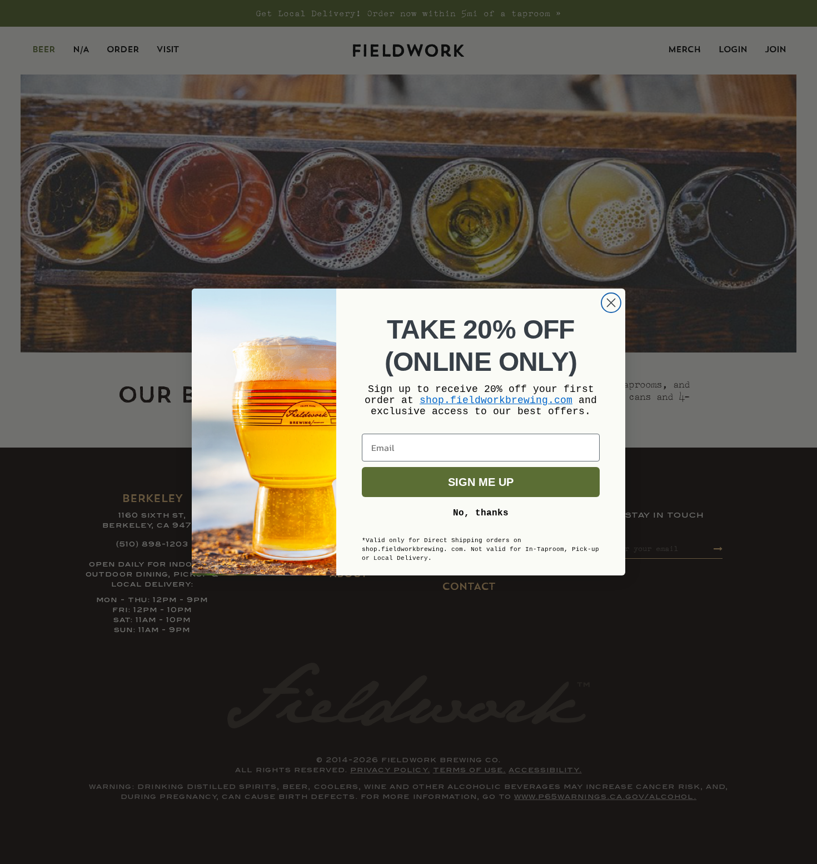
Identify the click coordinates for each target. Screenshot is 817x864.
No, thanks (481, 513)
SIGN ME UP (481, 482)
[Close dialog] (611, 302)
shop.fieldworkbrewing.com (496, 400)
